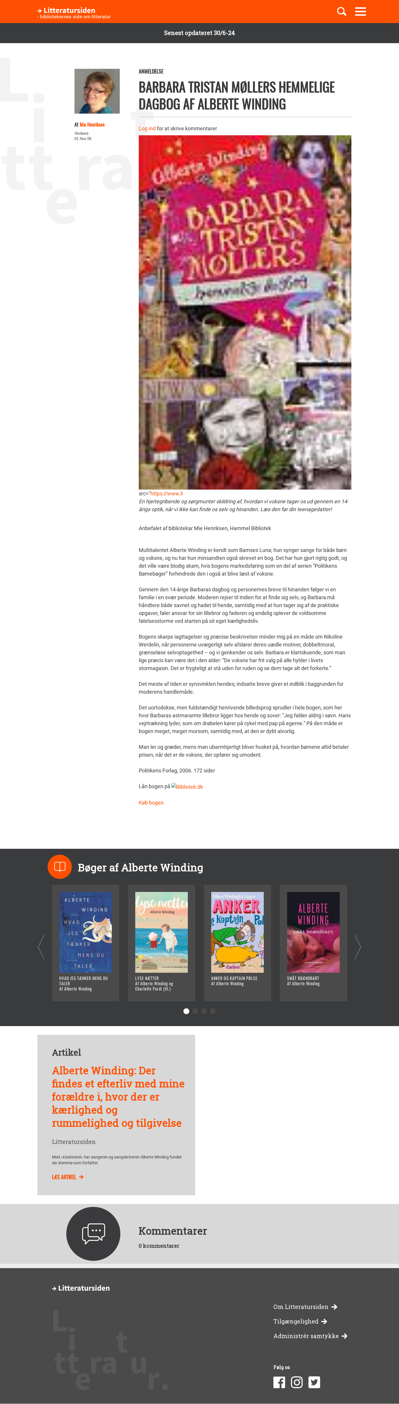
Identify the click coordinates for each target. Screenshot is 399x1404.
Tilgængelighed (295, 1321)
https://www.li (166, 493)
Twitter (314, 1382)
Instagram (297, 1382)
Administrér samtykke (306, 1336)
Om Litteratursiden (301, 1307)
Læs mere (78, 989)
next (358, 947)
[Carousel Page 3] (204, 1011)
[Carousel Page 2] (195, 1011)
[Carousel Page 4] (213, 1011)
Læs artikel (64, 1177)
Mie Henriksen (92, 124)
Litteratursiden (74, 1142)
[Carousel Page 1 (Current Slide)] (186, 1011)
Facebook (279, 1382)
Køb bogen (151, 803)
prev (41, 947)
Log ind (147, 128)
